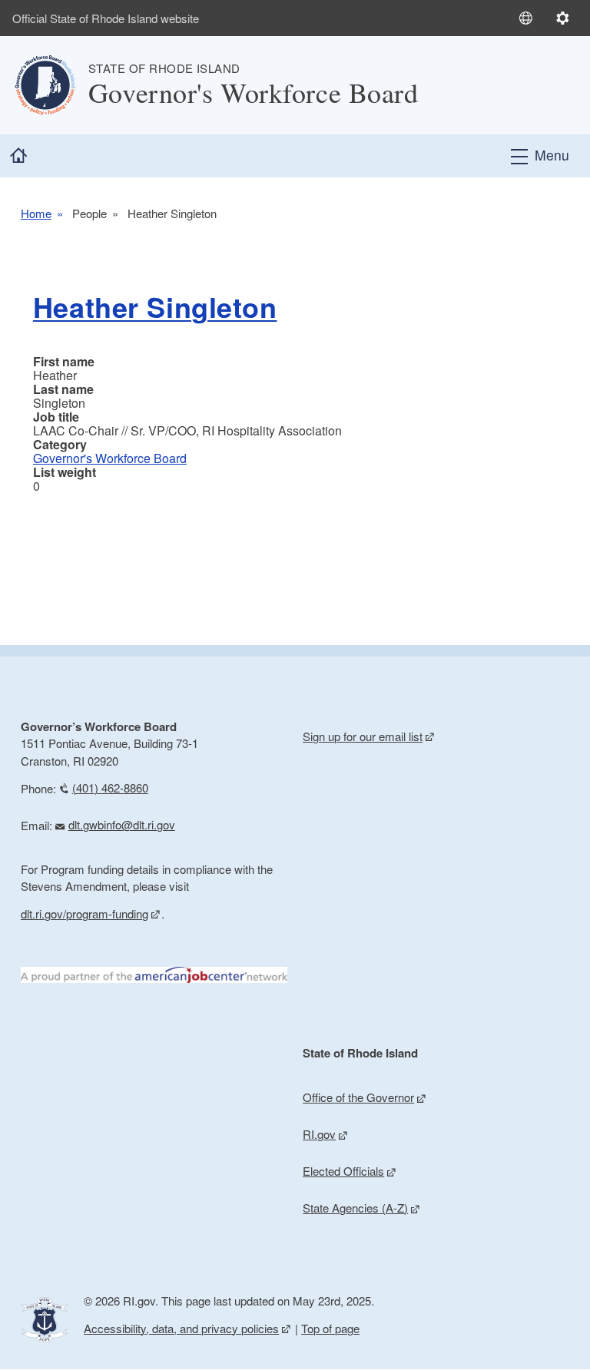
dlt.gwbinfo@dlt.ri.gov (121, 824)
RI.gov (319, 1134)
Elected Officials (343, 1171)
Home (36, 213)
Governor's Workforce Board (110, 458)
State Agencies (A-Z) (355, 1208)
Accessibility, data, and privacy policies (181, 1328)
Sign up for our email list (363, 736)
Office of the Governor (358, 1097)
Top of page (330, 1328)
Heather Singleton (155, 306)
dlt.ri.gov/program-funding (84, 913)
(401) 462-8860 (110, 787)
